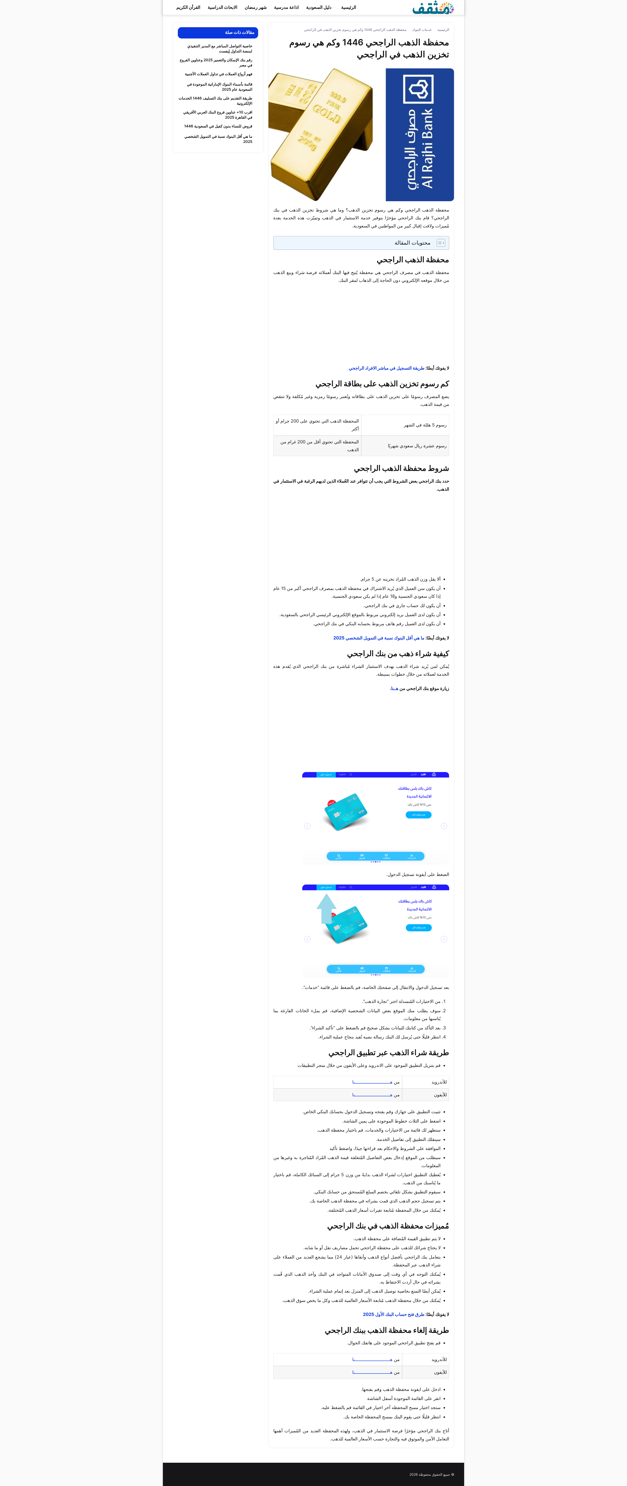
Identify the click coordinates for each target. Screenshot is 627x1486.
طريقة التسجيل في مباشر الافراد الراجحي (386, 368)
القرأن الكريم (188, 7)
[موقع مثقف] (433, 6)
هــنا (394, 688)
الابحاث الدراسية (222, 7)
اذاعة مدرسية (286, 7)
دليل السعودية (318, 7)
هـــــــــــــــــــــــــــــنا (372, 1082)
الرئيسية (348, 7)
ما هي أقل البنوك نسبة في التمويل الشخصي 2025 (378, 637)
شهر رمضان (256, 7)
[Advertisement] (361, 325)
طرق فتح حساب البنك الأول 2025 (393, 1314)
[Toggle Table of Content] (438, 243)
